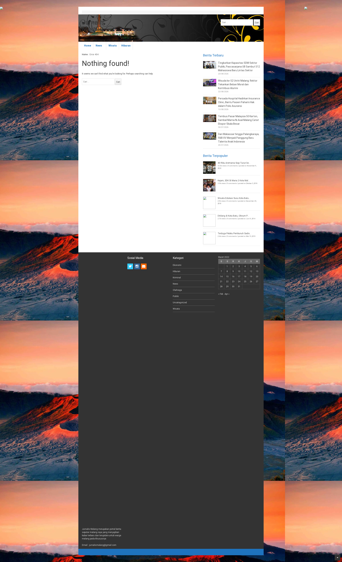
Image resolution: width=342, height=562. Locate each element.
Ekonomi (177, 265)
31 (239, 286)
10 (239, 271)
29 (227, 286)
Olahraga (177, 290)
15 (227, 276)
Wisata (112, 45)
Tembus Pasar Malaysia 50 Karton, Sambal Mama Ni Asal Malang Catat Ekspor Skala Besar (238, 120)
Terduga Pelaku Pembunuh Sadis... (234, 233)
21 (221, 281)
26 (251, 281)
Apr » (227, 294)
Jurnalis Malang (93, 26)
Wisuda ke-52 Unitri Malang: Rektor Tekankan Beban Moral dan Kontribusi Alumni (237, 84)
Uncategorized (180, 302)
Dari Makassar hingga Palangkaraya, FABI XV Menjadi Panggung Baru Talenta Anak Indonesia (238, 138)
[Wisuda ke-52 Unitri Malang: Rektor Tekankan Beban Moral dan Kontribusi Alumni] (209, 82)
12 (251, 271)
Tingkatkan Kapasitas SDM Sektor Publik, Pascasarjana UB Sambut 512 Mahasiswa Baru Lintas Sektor (239, 66)
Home (87, 45)
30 (233, 286)
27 (257, 281)
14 (221, 276)
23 (233, 281)
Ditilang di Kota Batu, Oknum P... (233, 216)
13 (257, 271)
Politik (176, 296)
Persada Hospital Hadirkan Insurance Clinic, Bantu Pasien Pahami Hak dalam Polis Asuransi (239, 102)
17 (239, 276)
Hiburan (126, 45)
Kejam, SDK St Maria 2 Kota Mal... (234, 180)
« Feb (220, 294)
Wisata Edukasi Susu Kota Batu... (234, 198)
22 (227, 281)
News (99, 45)
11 (245, 271)
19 (251, 276)
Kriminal (177, 277)
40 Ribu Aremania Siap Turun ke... (234, 163)
